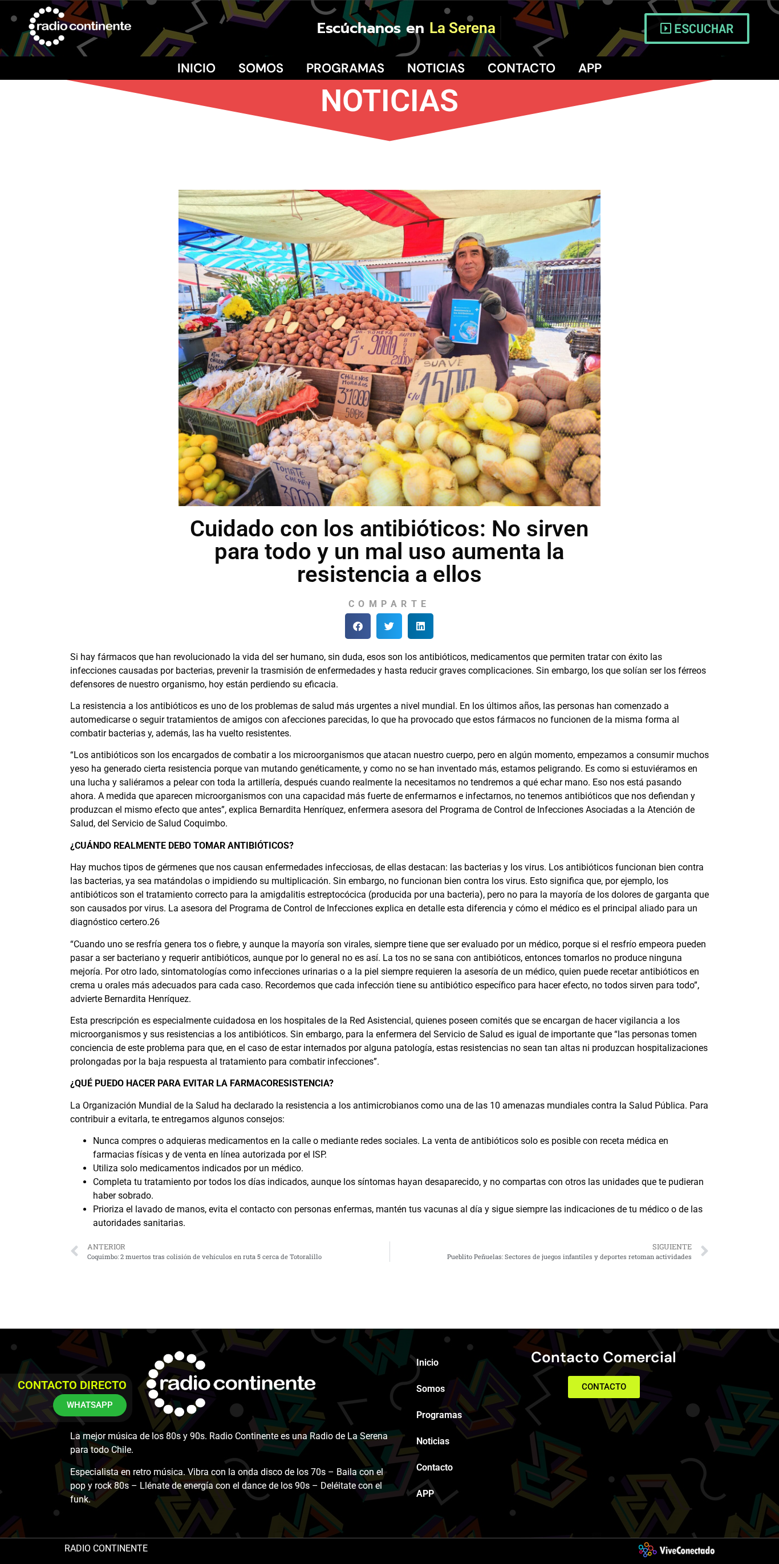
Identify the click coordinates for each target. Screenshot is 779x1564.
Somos (260, 68)
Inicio (196, 68)
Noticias (436, 68)
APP (590, 68)
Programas (345, 68)
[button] (358, 626)
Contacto (521, 68)
